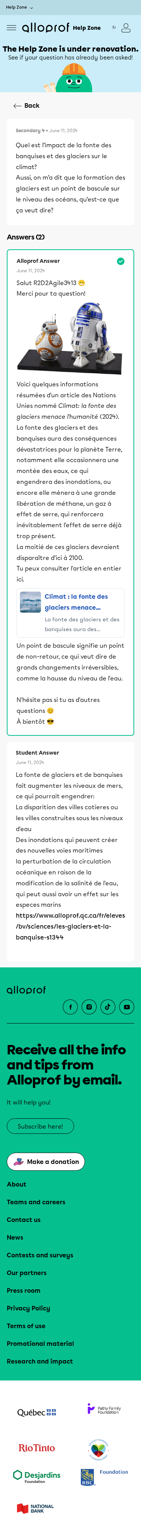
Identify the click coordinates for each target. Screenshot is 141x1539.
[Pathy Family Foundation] (104, 1413)
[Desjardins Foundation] (37, 1478)
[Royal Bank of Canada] (104, 1478)
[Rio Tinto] (37, 1450)
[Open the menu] (11, 27)
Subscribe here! (40, 1126)
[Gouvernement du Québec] (37, 1413)
